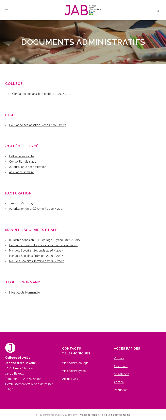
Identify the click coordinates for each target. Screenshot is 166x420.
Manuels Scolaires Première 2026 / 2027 (36, 255)
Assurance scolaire (21, 172)
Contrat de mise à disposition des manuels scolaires (43, 245)
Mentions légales (89, 414)
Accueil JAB (70, 378)
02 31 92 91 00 (31, 378)
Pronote (119, 358)
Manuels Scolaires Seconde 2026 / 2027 (36, 250)
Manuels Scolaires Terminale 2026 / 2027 (36, 261)
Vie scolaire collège (75, 363)
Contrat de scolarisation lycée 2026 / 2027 (37, 125)
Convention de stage (22, 161)
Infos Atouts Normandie (24, 292)
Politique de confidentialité (115, 414)
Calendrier (121, 366)
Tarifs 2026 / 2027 (21, 203)
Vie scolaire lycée (74, 370)
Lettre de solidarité (21, 156)
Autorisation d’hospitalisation (27, 166)
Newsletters (121, 374)
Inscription (121, 390)
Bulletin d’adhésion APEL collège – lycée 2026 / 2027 (44, 240)
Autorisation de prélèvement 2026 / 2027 (36, 208)
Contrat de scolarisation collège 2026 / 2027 (41, 93)
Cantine (119, 382)
